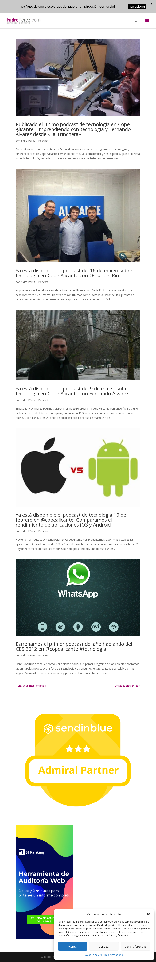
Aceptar (73, 946)
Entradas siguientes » (127, 685)
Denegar (104, 946)
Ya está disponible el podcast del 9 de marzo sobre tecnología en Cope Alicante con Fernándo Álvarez (72, 391)
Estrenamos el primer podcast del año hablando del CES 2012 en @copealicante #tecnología (74, 646)
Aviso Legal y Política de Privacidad (104, 954)
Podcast (43, 140)
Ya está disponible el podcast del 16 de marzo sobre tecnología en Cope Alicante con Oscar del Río (74, 273)
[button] (148, 914)
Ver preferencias (135, 946)
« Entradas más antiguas (31, 685)
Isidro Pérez (28, 140)
